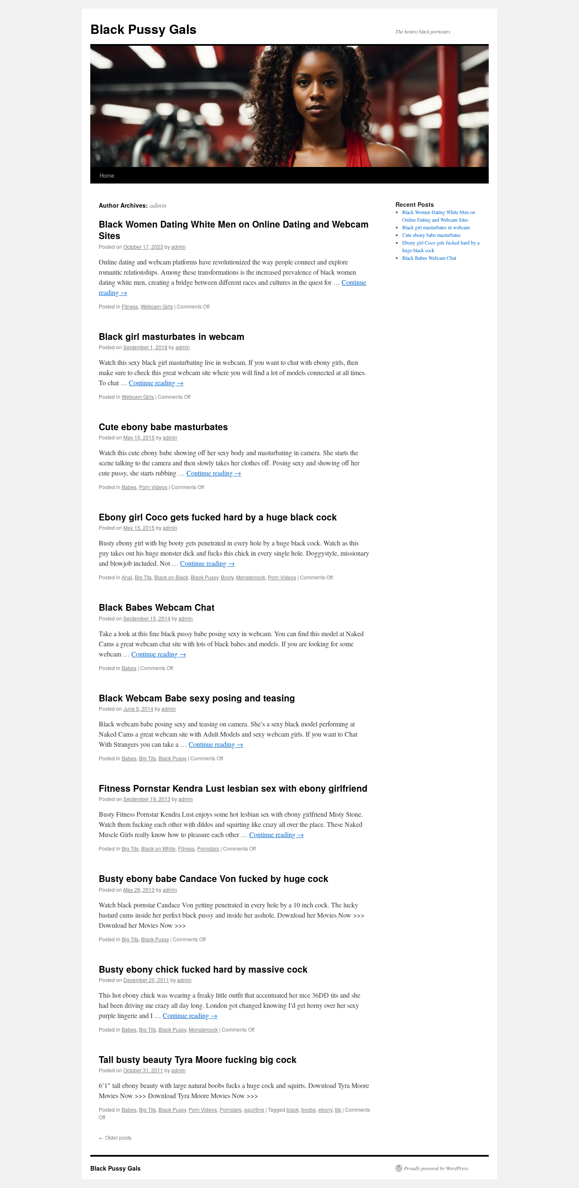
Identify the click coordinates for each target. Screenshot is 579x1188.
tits (338, 1109)
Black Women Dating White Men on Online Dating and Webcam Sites (234, 229)
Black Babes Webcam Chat (156, 607)
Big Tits (143, 577)
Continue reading (156, 382)
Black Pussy (204, 577)
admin (158, 204)
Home (107, 175)
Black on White (158, 848)
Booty (227, 577)
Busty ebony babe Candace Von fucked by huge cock (213, 878)
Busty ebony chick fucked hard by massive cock (203, 969)
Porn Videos (153, 486)
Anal (127, 577)
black (293, 1109)
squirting (254, 1109)
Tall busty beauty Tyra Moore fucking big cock (198, 1059)
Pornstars (208, 848)
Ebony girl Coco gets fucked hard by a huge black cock (218, 516)
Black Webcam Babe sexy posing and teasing (197, 697)
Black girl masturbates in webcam (172, 336)
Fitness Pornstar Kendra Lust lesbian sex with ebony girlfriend (233, 788)
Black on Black (171, 577)
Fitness (130, 306)
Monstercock (250, 577)
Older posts (115, 1137)
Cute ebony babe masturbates (163, 426)
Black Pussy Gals (143, 28)
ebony (325, 1109)
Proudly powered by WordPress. (437, 1168)
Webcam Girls (157, 306)
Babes (129, 486)
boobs (308, 1109)
